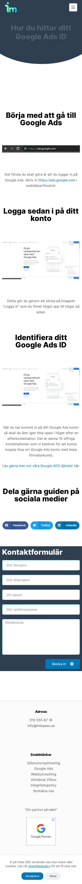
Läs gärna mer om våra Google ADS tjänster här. (41, 466)
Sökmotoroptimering (43, 763)
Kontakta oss (43, 791)
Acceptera (32, 876)
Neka (53, 876)
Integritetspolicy (44, 785)
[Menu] (73, 7)
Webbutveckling (43, 774)
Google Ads (43, 768)
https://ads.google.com (56, 180)
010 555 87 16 (41, 720)
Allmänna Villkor (44, 780)
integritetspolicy (39, 866)
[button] (15, 525)
